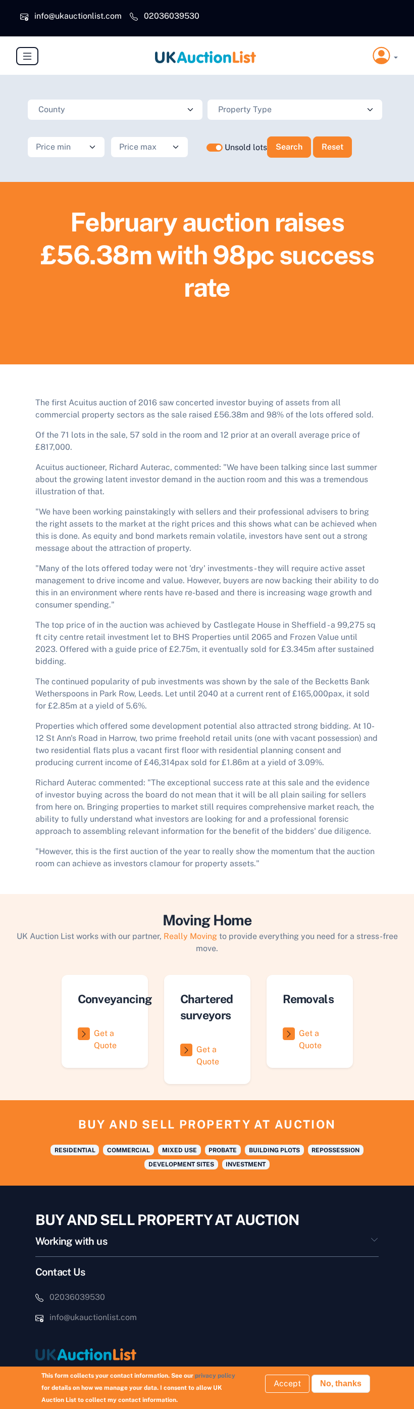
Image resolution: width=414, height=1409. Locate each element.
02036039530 (171, 16)
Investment (246, 1164)
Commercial (128, 1150)
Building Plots (274, 1150)
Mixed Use (179, 1150)
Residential (75, 1150)
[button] (385, 56)
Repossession (335, 1150)
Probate (223, 1150)
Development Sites (181, 1164)
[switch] (214, 148)
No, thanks (340, 1383)
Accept (287, 1383)
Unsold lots (246, 147)
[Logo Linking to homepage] (117, 1354)
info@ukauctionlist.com (78, 16)
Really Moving (190, 936)
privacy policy (215, 1375)
